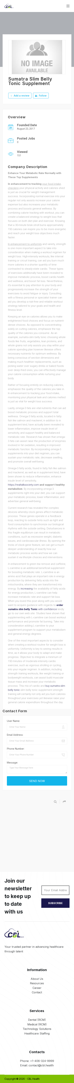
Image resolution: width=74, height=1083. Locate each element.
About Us (37, 978)
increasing (27, 588)
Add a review (21, 95)
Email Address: (15, 734)
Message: (12, 762)
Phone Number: (15, 748)
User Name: (13, 720)
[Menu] (68, 6)
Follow (42, 95)
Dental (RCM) (37, 1019)
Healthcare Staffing (37, 1033)
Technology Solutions (37, 1029)
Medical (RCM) (37, 1024)
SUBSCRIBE (55, 903)
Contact (37, 992)
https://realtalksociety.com (23, 484)
